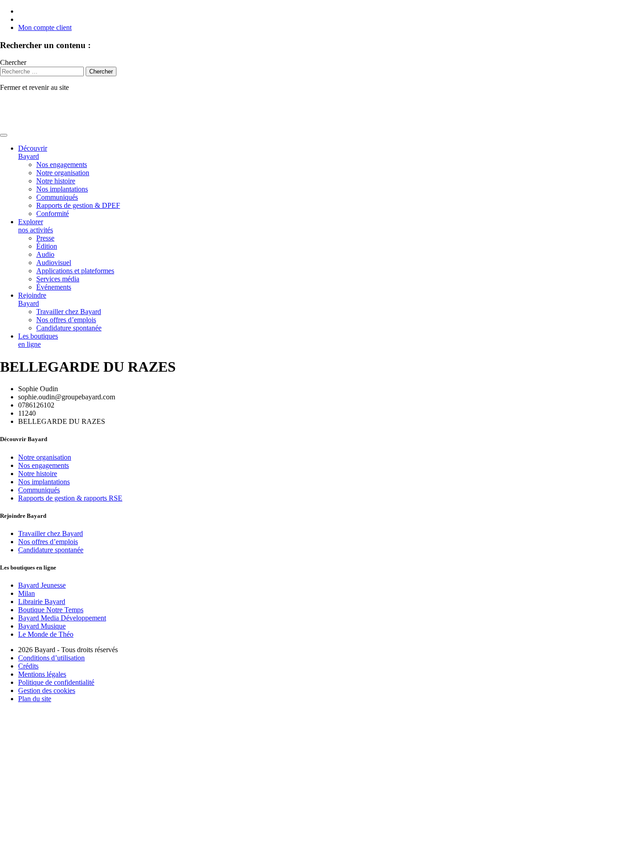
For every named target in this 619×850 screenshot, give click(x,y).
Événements (53, 287)
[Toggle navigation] (3, 135)
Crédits (28, 666)
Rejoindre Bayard (32, 299)
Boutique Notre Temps (50, 610)
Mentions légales (42, 674)
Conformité (52, 213)
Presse (45, 238)
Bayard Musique (42, 626)
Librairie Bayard (41, 601)
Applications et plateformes (75, 271)
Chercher (13, 62)
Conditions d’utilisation (51, 658)
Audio (45, 254)
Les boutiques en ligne (38, 340)
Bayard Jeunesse (42, 585)
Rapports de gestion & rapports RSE (70, 498)
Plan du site (34, 699)
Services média (57, 279)
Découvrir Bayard (32, 152)
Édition (46, 246)
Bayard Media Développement (62, 618)
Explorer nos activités (35, 226)
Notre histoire (55, 181)
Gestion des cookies (46, 690)
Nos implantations (62, 189)
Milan (26, 593)
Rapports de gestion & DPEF (78, 205)
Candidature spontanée (69, 328)
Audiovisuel (53, 262)
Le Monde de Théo (45, 634)
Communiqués (57, 197)
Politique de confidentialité (56, 682)
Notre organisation (62, 173)
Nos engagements (61, 164)
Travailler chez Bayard (68, 311)
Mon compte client (45, 27)
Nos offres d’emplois (66, 320)
